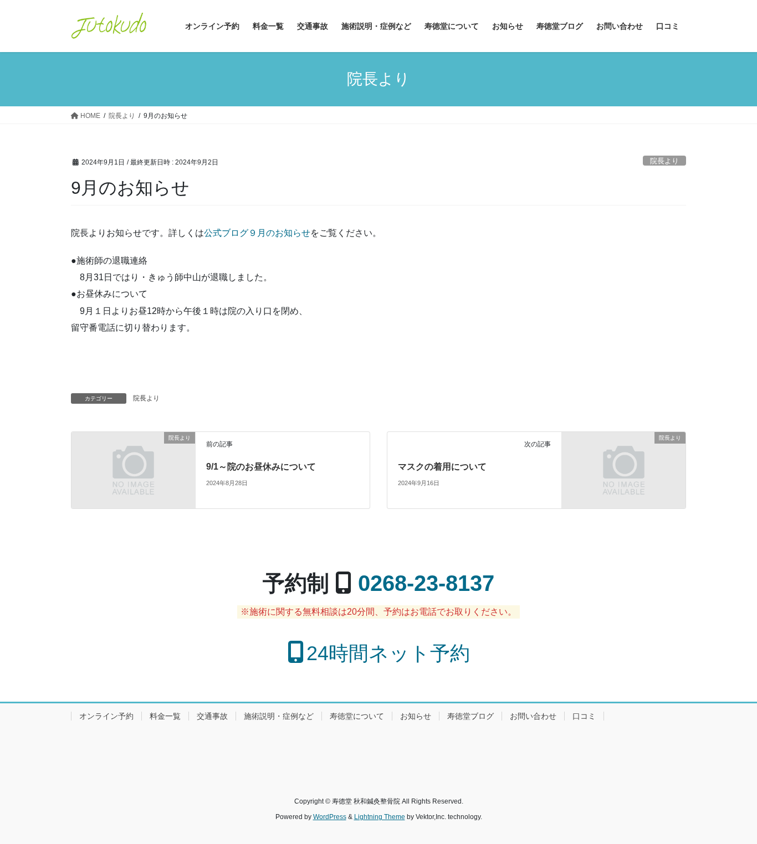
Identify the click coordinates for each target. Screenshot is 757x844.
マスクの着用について (442, 466)
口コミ (584, 716)
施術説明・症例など (279, 716)
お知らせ (415, 716)
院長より (664, 161)
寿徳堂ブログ (470, 716)
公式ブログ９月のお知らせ (257, 233)
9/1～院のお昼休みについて (261, 466)
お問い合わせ (533, 716)
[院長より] (133, 469)
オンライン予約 (106, 716)
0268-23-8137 (426, 583)
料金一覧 (165, 716)
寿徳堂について (357, 716)
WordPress (329, 817)
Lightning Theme (379, 817)
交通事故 (212, 716)
